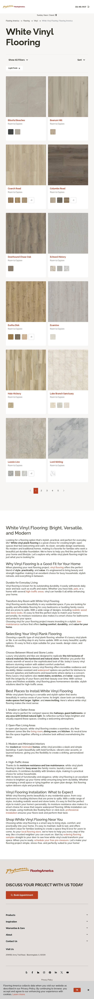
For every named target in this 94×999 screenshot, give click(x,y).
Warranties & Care (15, 928)
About (9, 934)
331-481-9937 (80, 7)
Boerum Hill (56, 120)
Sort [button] (79, 60)
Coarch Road (14, 188)
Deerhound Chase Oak (19, 257)
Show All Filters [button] (17, 60)
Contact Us (11, 941)
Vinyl (36, 21)
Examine (54, 325)
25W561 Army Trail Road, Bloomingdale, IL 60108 (25, 955)
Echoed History (58, 257)
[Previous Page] (30, 491)
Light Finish (12, 68)
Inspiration (11, 921)
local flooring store (31, 831)
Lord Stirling (56, 462)
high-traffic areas (35, 591)
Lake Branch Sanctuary (62, 393)
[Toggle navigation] (88, 6)
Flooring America (12, 21)
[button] (19, 68)
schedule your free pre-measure (51, 840)
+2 (31, 473)
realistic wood (79, 610)
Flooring (26, 21)
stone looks (16, 613)
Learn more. (18, 994)
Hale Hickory (14, 393)
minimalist (27, 747)
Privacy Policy (47, 980)
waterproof (43, 670)
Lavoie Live (14, 462)
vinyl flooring (57, 567)
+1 (73, 200)
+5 (31, 337)
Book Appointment (23, 895)
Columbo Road (57, 188)
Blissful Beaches (16, 120)
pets (76, 588)
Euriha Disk (13, 325)
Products (10, 915)
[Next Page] (63, 491)
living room (37, 731)
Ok (77, 990)
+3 (31, 200)
